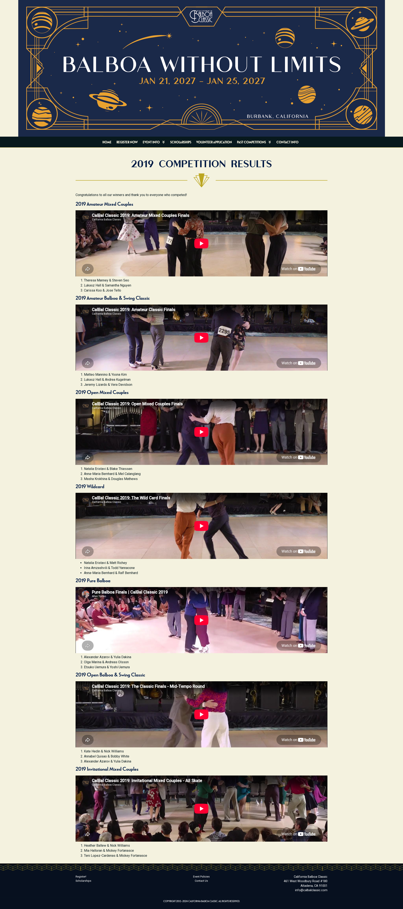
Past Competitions (251, 142)
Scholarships (180, 142)
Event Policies (201, 876)
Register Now (127, 142)
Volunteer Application (214, 142)
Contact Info (287, 142)
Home (106, 142)
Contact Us (201, 880)
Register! (81, 876)
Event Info (151, 142)
